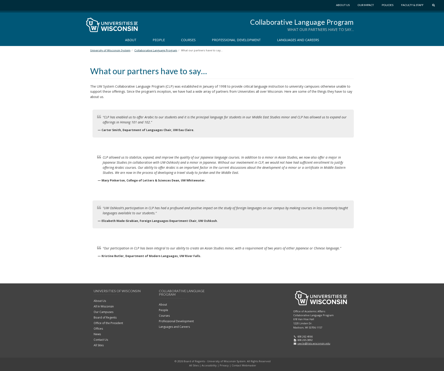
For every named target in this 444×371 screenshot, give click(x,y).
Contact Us (101, 340)
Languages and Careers (298, 40)
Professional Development (236, 40)
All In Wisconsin (104, 306)
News (97, 334)
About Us (343, 5)
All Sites (99, 345)
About (130, 40)
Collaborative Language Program (302, 22)
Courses (188, 40)
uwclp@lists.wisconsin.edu (313, 343)
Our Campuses (103, 312)
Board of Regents (105, 317)
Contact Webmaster (244, 365)
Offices (98, 329)
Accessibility (209, 365)
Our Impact (366, 5)
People (159, 40)
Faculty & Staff (412, 5)
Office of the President (108, 323)
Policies (387, 5)
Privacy (224, 365)
